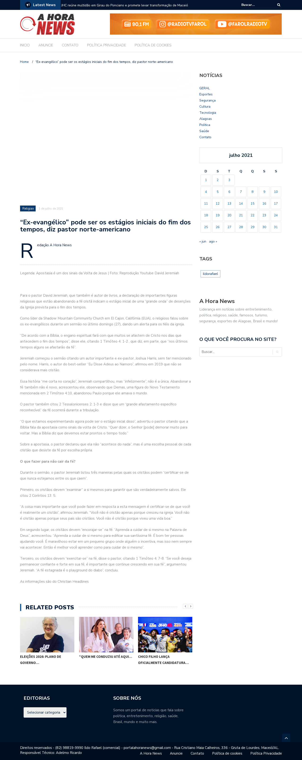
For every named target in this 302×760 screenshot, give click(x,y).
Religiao (28, 208)
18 (206, 215)
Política (204, 125)
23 (264, 215)
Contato (205, 137)
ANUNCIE (45, 45)
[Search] (279, 5)
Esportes (206, 94)
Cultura (204, 106)
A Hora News (151, 753)
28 (241, 227)
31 (276, 227)
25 (206, 227)
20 (229, 215)
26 (217, 227)
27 (229, 227)
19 (217, 215)
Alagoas (205, 119)
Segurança (207, 100)
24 (276, 215)
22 (252, 215)
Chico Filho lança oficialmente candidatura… (163, 659)
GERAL (204, 88)
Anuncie (176, 753)
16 (264, 203)
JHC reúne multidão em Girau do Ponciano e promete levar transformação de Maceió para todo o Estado (124, 8)
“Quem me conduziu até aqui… (105, 656)
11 (206, 203)
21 (241, 215)
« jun (202, 241)
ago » (213, 241)
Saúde (204, 131)
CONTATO (70, 45)
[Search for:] (256, 5)
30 (264, 227)
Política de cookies (227, 753)
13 (229, 203)
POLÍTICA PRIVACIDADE (106, 45)
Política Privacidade (266, 753)
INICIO (25, 45)
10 (276, 192)
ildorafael (210, 273)
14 (241, 203)
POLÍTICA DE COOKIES (153, 45)
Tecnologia (207, 112)
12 (217, 203)
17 (276, 203)
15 (252, 203)
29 (252, 227)
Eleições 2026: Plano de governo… (40, 659)
